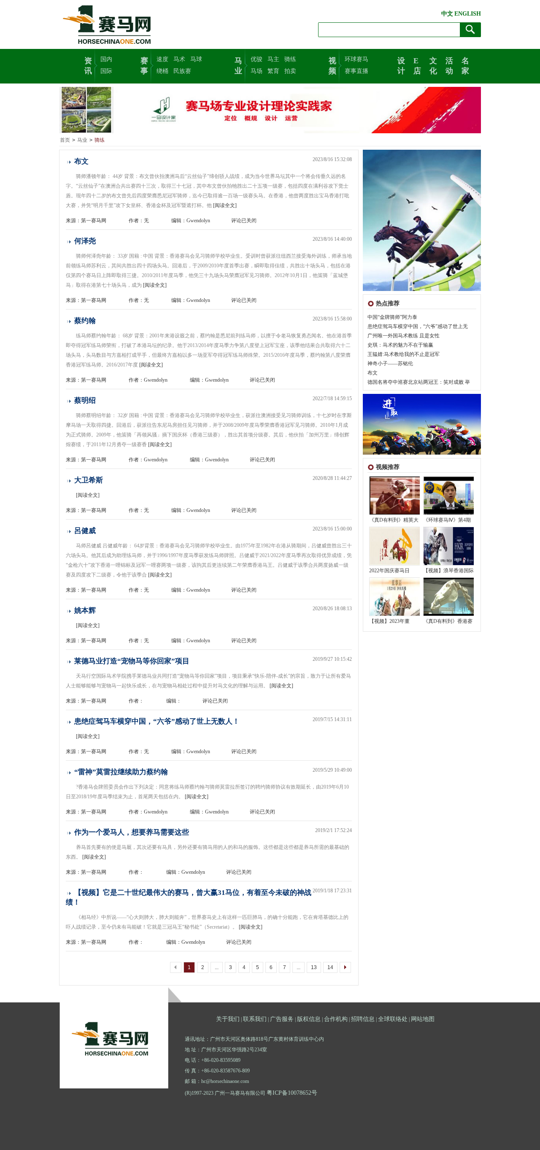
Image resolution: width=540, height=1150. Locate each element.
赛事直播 (356, 71)
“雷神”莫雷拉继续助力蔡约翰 (121, 772)
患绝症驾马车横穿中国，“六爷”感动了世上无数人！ (157, 721)
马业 (238, 65)
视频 (332, 65)
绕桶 (162, 71)
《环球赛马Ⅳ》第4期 (447, 520)
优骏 (256, 59)
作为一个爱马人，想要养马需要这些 (131, 832)
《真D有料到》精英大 (393, 520)
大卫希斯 (88, 480)
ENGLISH (467, 14)
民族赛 (182, 71)
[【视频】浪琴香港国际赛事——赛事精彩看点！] (449, 563)
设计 (401, 65)
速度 (162, 59)
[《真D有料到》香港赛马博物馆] (449, 614)
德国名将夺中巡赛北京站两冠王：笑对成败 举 (418, 382)
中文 (447, 14)
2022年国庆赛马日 (389, 571)
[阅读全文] (225, 205)
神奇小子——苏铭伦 (390, 363)
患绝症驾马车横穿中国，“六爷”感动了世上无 (417, 326)
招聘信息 (363, 1019)
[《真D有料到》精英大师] (395, 513)
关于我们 (228, 1019)
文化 (433, 65)
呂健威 (85, 531)
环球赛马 (356, 59)
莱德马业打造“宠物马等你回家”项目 (131, 661)
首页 (65, 140)
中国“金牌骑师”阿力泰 (392, 317)
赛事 (144, 65)
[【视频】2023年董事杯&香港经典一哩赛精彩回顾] (395, 614)
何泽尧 (85, 241)
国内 (106, 59)
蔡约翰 (85, 321)
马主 (273, 59)
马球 (196, 59)
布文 (372, 373)
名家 (465, 65)
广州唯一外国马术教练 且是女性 (403, 336)
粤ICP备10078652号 (292, 1093)
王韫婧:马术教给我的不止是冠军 (403, 354)
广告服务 (282, 1019)
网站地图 (423, 1019)
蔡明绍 (85, 400)
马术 (179, 59)
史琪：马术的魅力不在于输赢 (400, 345)
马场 (256, 71)
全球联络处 (393, 1019)
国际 (106, 71)
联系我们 (255, 1019)
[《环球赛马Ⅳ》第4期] (449, 513)
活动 (449, 65)
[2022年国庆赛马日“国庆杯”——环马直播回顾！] (395, 563)
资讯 (88, 65)
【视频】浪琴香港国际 (448, 571)
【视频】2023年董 (389, 621)
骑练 (290, 59)
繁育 (273, 71)
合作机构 (336, 1019)
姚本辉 (85, 610)
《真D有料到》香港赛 (447, 621)
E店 (417, 65)
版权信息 (309, 1019)
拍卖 (290, 71)
